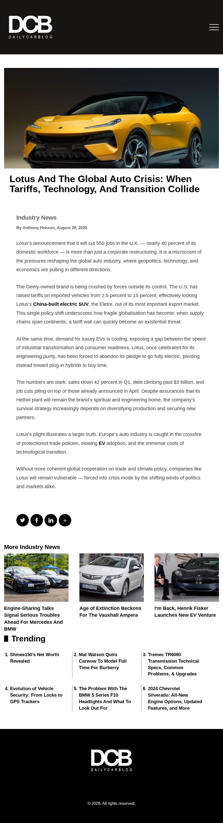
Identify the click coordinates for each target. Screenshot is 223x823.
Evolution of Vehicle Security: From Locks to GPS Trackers (36, 695)
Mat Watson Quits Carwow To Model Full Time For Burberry (103, 661)
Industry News (36, 217)
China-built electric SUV (61, 304)
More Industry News (32, 547)
